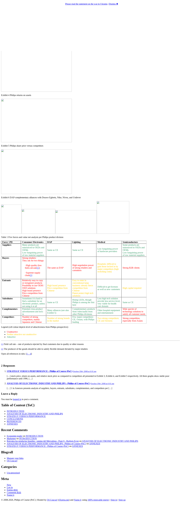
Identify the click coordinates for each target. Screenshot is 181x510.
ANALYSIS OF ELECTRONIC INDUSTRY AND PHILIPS (35, 414)
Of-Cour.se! (12, 461)
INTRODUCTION (15, 411)
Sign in (114, 500)
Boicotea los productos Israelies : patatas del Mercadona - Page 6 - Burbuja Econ (43, 441)
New (9, 485)
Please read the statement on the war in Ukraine (86, 4)
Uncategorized (13, 473)
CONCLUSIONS (15, 419)
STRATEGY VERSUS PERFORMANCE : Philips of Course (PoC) (39, 371)
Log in (10, 487)
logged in (17, 399)
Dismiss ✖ (113, 4)
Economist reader (14, 436)
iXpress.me (64, 500)
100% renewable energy (98, 500)
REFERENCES (14, 421)
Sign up (122, 500)
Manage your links (15, 458)
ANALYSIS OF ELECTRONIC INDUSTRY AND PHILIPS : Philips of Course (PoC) (48, 383)
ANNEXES (12, 424)
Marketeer (11, 438)
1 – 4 (29, 354)
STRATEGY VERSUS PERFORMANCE (26, 416)
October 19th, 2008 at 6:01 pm (84, 371)
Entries (12, 490)
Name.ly (10, 495)
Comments (14, 492)
